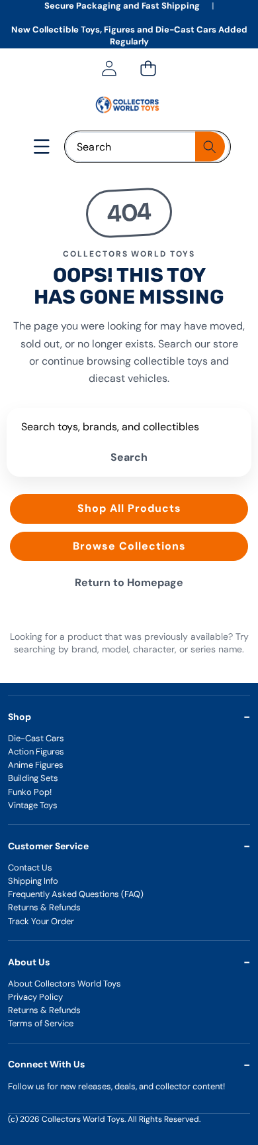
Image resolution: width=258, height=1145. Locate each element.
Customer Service (48, 846)
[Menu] (42, 147)
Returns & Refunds (44, 907)
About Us (29, 962)
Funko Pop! (30, 792)
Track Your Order (41, 921)
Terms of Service (40, 1023)
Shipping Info (33, 880)
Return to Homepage (129, 582)
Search (129, 457)
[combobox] (147, 147)
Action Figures (36, 751)
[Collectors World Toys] (128, 104)
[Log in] (109, 69)
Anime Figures (36, 764)
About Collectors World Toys (64, 983)
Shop (19, 717)
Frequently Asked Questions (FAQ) (76, 894)
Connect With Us (46, 1064)
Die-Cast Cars (36, 738)
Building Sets (33, 778)
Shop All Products (129, 508)
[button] (148, 69)
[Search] (210, 147)
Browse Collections (129, 546)
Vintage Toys (33, 805)
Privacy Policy (35, 996)
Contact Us (30, 867)
